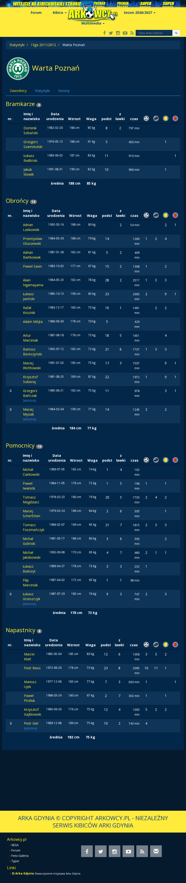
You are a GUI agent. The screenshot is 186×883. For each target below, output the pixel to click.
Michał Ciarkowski (31, 472)
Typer (15, 861)
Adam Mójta (33, 321)
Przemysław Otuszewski (32, 241)
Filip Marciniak (30, 582)
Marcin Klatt (29, 656)
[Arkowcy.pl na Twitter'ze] (111, 33)
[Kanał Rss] (132, 33)
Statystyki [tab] (42, 90)
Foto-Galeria (20, 856)
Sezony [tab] (64, 90)
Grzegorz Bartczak (30, 393)
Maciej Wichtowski (32, 365)
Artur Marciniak (30, 338)
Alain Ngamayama (33, 282)
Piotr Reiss (32, 668)
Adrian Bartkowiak (32, 255)
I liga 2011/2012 (43, 44)
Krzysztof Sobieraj (30, 379)
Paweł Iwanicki (29, 486)
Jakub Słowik (28, 172)
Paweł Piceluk (29, 698)
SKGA (15, 845)
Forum (36, 12)
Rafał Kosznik (29, 310)
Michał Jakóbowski (31, 555)
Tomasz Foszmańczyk (33, 527)
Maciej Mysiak (28, 412)
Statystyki (16, 44)
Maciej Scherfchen (31, 513)
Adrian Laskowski (31, 227)
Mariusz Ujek (30, 684)
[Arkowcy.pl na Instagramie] (118, 33)
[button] (176, 33)
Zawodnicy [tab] (18, 90)
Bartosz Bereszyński (32, 351)
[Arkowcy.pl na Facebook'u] (104, 33)
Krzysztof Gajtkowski (32, 712)
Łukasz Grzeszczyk (31, 596)
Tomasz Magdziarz (31, 499)
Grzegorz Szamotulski (32, 144)
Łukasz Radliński (30, 158)
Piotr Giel (31, 723)
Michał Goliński (29, 541)
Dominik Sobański (30, 130)
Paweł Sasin (32, 266)
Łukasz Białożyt (29, 568)
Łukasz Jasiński (29, 296)
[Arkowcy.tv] (125, 33)
